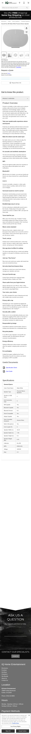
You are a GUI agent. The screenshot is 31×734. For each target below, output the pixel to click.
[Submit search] (27, 7)
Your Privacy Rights (15, 726)
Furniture (4, 670)
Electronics (3, 21)
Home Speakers (16, 21)
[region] (15, 723)
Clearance (4, 674)
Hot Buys (4, 672)
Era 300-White (8, 75)
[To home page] (11, 2)
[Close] (29, 715)
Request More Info (16, 82)
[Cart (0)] (28, 3)
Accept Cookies (22, 731)
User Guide (9, 371)
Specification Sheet (11, 367)
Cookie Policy (15, 723)
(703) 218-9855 (10, 696)
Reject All (8, 731)
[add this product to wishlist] (26, 32)
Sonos (8, 73)
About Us (4, 678)
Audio (9, 21)
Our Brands (5, 676)
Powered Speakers (25, 21)
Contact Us (15, 656)
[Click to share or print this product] (26, 28)
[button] (2, 3)
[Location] (19, 3)
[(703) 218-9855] (24, 3)
